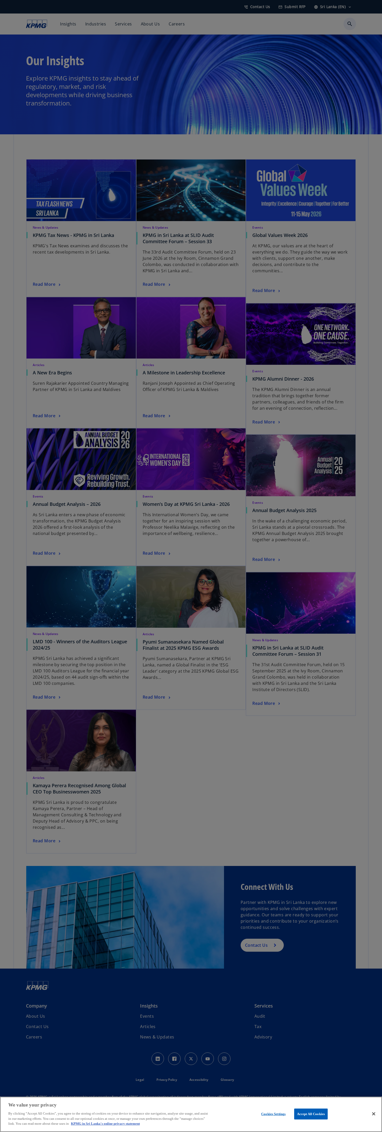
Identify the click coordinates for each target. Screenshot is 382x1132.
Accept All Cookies (311, 1114)
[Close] (373, 1114)
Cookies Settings (273, 1114)
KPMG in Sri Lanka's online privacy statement (105, 1123)
